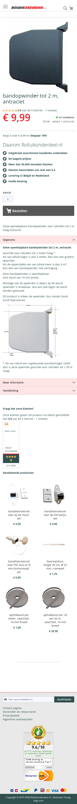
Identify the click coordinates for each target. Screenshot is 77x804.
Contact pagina (12, 708)
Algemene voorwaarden (18, 719)
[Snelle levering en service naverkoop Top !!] (38, 768)
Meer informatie (13, 382)
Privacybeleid (11, 715)
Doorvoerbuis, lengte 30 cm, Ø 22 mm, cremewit (55, 565)
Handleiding (10, 390)
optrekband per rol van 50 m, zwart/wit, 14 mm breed (55, 620)
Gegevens (9, 239)
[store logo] (28, 7)
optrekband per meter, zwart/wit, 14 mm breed (19, 618)
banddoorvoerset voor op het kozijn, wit (55, 514)
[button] (35, 96)
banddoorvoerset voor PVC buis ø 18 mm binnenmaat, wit (18, 567)
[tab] (38, 240)
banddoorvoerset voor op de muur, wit (19, 514)
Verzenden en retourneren (19, 712)
